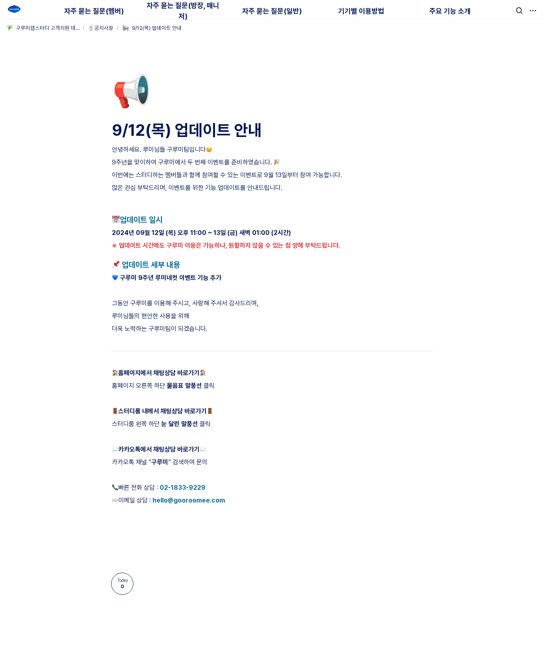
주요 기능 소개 (450, 11)
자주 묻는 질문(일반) (272, 11)
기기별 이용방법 (361, 11)
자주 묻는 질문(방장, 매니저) (183, 10)
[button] (519, 10)
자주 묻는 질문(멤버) (94, 11)
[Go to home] (14, 9)
